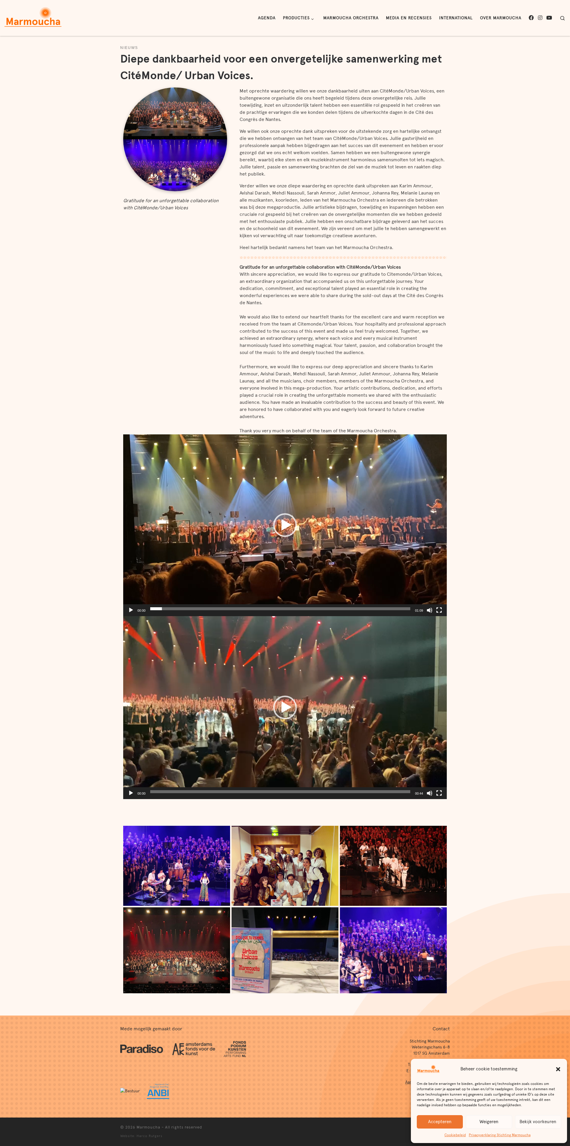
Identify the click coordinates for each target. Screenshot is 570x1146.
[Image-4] (285, 949)
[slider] (280, 608)
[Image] (176, 949)
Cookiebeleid (455, 1135)
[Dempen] (430, 610)
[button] (558, 1069)
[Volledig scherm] (439, 610)
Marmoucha (148, 1127)
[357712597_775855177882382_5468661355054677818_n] (393, 865)
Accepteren (440, 1121)
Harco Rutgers (149, 1136)
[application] (285, 525)
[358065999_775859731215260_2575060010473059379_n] (176, 865)
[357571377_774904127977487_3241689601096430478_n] (285, 865)
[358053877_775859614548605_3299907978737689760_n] (393, 949)
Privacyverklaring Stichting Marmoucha (500, 1135)
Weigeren (488, 1121)
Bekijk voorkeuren (538, 1121)
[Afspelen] (131, 610)
